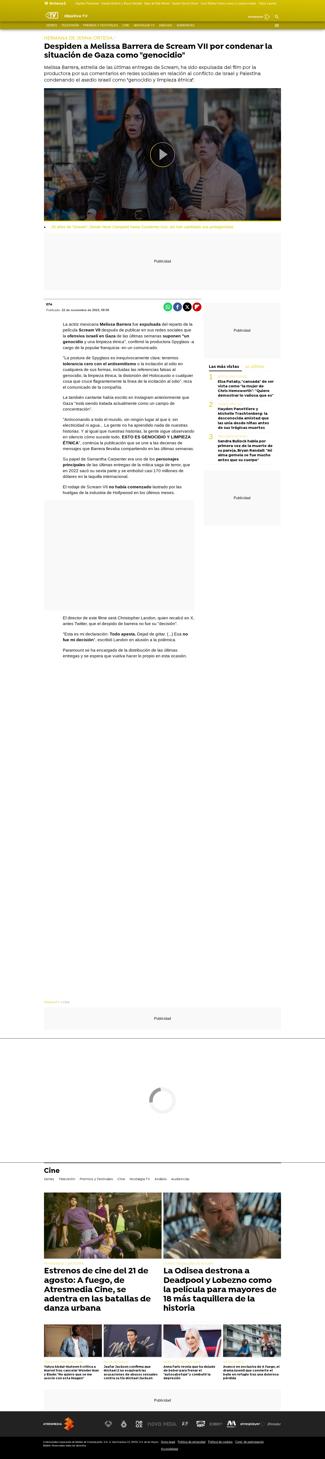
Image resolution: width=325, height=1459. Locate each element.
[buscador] (276, 17)
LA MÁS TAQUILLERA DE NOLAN (188, 1263)
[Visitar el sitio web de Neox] (139, 1424)
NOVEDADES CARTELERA (64, 1263)
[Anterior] (72, 3)
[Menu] (276, 25)
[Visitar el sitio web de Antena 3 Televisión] (108, 1424)
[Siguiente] (279, 3)
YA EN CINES (233, 1362)
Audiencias (185, 25)
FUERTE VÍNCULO (230, 404)
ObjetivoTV (51, 1002)
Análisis (165, 25)
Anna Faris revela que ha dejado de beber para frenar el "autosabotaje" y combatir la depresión (189, 1372)
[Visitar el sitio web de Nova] (154, 1424)
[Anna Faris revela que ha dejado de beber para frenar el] (192, 1341)
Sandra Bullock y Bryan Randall (121, 3)
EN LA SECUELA (116, 1362)
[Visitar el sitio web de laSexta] (123, 1424)
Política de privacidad (191, 1442)
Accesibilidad (169, 1449)
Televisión (70, 25)
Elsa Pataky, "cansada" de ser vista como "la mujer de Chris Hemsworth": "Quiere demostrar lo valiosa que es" (246, 388)
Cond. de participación (249, 1442)
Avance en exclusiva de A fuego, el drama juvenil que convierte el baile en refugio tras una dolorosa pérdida (251, 1372)
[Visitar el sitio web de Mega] (170, 1424)
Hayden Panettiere (87, 3)
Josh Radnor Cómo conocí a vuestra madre (228, 3)
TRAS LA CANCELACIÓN (63, 1362)
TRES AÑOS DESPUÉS (233, 436)
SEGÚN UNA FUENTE (232, 377)
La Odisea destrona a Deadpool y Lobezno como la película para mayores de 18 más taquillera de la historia (220, 1290)
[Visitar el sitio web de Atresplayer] (253, 1424)
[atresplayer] (257, 17)
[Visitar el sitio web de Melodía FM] (231, 1424)
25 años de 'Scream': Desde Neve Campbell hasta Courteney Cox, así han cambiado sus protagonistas (142, 227)
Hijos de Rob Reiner (157, 3)
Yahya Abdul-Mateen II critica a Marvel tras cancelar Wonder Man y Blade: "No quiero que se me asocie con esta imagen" (71, 1372)
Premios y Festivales (100, 25)
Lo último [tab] (254, 366)
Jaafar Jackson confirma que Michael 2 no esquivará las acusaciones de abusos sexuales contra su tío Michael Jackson (131, 1372)
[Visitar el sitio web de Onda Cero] (200, 1424)
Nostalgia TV (144, 25)
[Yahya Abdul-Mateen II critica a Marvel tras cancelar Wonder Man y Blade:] (73, 1341)
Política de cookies (220, 1442)
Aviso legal (168, 1442)
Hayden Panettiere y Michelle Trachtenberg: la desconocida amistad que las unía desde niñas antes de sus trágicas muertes (243, 418)
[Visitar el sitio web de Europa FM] (216, 1424)
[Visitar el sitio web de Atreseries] (185, 1424)
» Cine (65, 1002)
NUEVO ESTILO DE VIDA (182, 1362)
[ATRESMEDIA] (58, 1424)
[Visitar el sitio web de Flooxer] (274, 1424)
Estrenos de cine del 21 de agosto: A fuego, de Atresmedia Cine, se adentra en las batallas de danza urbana (97, 1290)
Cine (125, 25)
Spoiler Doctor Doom (185, 3)
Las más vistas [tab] (224, 366)
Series (51, 25)
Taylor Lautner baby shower (276, 3)
